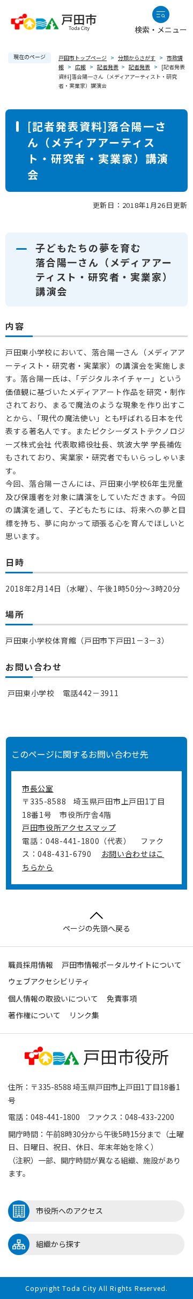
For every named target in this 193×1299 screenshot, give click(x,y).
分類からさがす (136, 58)
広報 (80, 67)
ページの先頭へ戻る (96, 928)
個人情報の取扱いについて (53, 998)
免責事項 (122, 998)
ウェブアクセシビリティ (49, 981)
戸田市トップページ (82, 58)
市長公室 (38, 788)
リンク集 (84, 1015)
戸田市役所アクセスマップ (69, 827)
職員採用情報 (30, 964)
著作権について (34, 1015)
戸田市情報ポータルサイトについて (122, 964)
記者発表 (107, 67)
